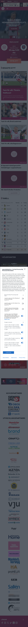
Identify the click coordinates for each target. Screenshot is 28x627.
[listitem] (14, 295)
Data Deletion (6, 357)
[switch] (22, 298)
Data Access (14, 357)
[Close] (25, 269)
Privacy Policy (22, 357)
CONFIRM (8, 352)
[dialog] (14, 313)
